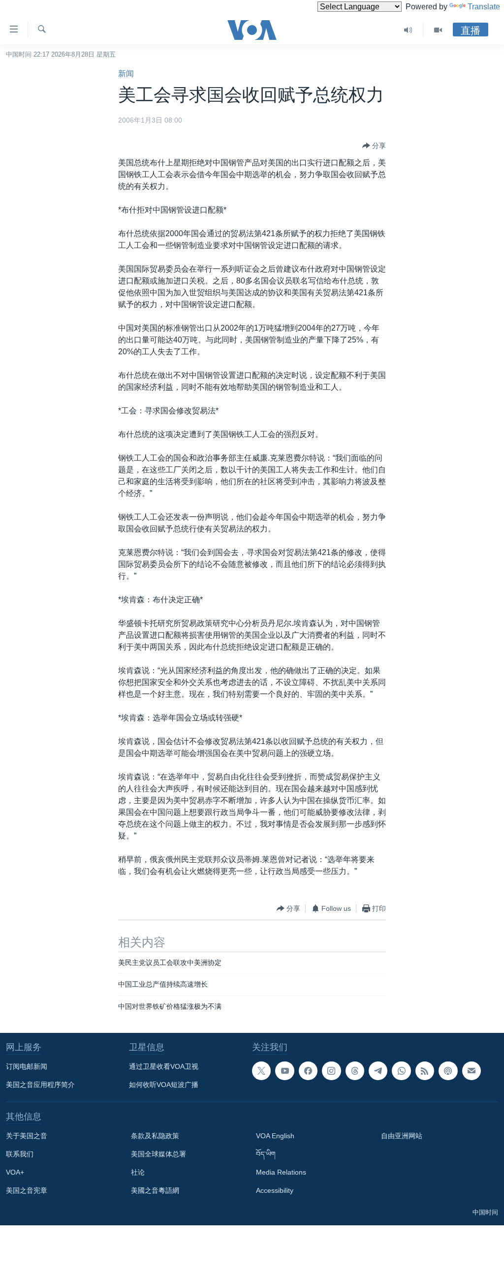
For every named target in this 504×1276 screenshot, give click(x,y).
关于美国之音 (26, 1136)
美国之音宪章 (26, 1190)
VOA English (275, 1136)
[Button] (374, 146)
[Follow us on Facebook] (308, 1070)
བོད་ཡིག (266, 1154)
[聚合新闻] (424, 1070)
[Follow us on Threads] (355, 1070)
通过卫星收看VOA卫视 (163, 1066)
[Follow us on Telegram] (378, 1070)
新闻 (126, 73)
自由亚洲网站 (401, 1136)
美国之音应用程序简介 (40, 1085)
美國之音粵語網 (155, 1190)
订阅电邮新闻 (26, 1066)
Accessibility (274, 1190)
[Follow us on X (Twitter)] (261, 1070)
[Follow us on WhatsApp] (401, 1070)
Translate (484, 6)
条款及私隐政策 (155, 1136)
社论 (138, 1172)
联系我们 (19, 1154)
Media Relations (281, 1172)
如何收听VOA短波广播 (163, 1085)
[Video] (438, 30)
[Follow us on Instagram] (331, 1070)
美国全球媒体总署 (158, 1154)
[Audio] (408, 30)
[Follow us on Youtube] (284, 1070)
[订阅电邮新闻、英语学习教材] (471, 1070)
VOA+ (15, 1172)
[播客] (448, 1070)
